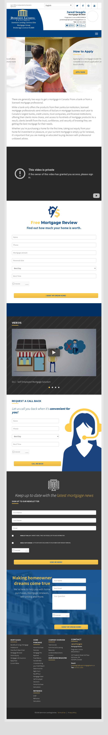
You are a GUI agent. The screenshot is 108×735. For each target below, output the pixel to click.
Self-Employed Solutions (37, 680)
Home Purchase (37, 641)
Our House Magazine (57, 658)
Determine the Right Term (37, 670)
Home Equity (15, 655)
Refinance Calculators (36, 699)
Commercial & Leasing (55, 647)
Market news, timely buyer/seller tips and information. (42, 535)
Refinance (37, 691)
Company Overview (56, 640)
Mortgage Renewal (16, 653)
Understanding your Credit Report (39, 664)
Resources (51, 650)
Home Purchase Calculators (38, 685)
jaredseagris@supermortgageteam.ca (73, 20)
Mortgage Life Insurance (18, 658)
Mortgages (16, 640)
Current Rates (15, 663)
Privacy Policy (72, 713)
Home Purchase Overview (38, 648)
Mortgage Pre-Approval (37, 654)
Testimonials (52, 645)
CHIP (34, 696)
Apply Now (62, 72)
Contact (50, 655)
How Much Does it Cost (18, 650)
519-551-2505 (81, 22)
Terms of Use (61, 713)
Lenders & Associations (55, 653)
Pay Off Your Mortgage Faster (38, 675)
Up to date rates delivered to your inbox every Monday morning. (45, 543)
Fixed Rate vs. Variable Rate (37, 659)
